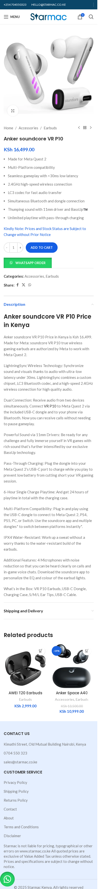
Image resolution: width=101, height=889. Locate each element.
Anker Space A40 (72, 693)
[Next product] (91, 128)
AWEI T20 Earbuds (25, 693)
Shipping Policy (16, 791)
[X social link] (23, 285)
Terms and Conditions (21, 827)
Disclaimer (12, 835)
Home (8, 128)
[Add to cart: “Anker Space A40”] (87, 651)
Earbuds (50, 128)
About (9, 818)
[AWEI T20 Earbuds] (26, 666)
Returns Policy (16, 800)
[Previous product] (79, 128)
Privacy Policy (15, 782)
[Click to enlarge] (12, 110)
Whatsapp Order (30, 263)
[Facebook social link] (17, 285)
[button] (28, 262)
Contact (10, 809)
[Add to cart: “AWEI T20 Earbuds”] (41, 651)
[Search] (91, 17)
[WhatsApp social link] (30, 285)
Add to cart (42, 248)
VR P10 (50, 406)
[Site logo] (49, 16)
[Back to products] (85, 128)
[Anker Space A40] (72, 666)
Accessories (28, 128)
